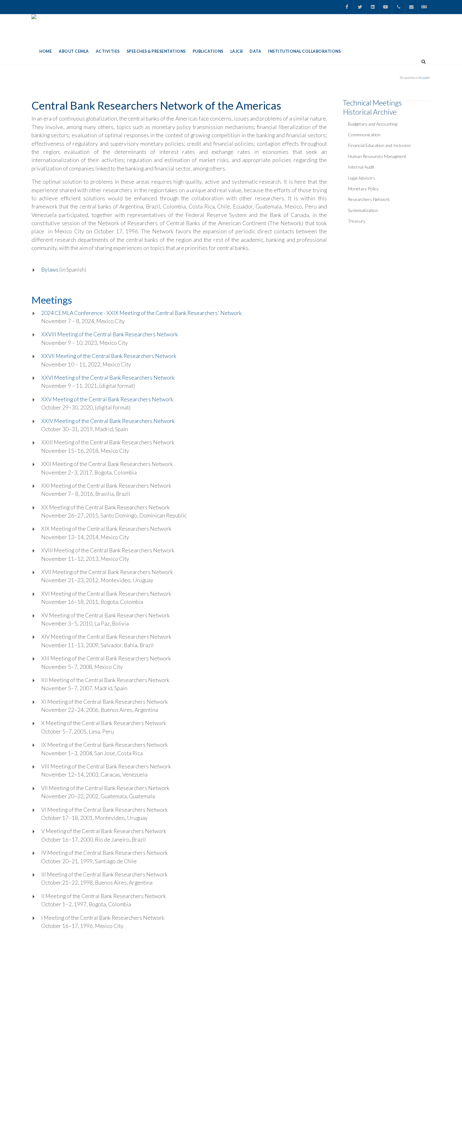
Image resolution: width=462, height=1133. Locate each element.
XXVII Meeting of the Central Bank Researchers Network (108, 356)
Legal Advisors (361, 178)
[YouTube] (385, 7)
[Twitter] (360, 7)
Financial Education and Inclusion (379, 145)
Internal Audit (361, 167)
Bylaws (50, 269)
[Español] (424, 7)
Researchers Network (369, 199)
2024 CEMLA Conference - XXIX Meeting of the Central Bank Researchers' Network (141, 313)
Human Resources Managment (377, 156)
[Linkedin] (372, 7)
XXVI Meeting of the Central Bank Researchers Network (108, 377)
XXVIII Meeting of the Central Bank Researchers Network (109, 334)
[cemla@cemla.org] (411, 7)
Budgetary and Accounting (372, 124)
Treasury (357, 221)
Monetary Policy (363, 188)
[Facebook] (347, 7)
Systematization (363, 210)
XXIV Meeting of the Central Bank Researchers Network (108, 421)
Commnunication (364, 134)
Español (424, 77)
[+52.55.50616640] (398, 7)
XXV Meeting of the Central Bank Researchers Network (107, 399)
